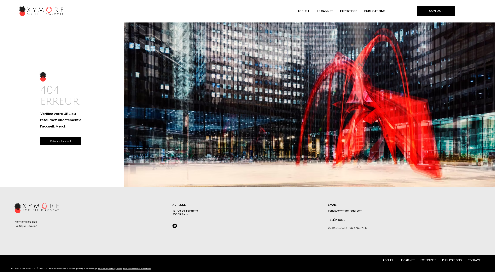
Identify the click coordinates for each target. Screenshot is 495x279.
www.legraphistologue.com (110, 268)
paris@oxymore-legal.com (345, 210)
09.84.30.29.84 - (338, 228)
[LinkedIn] (174, 226)
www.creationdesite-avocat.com (137, 268)
